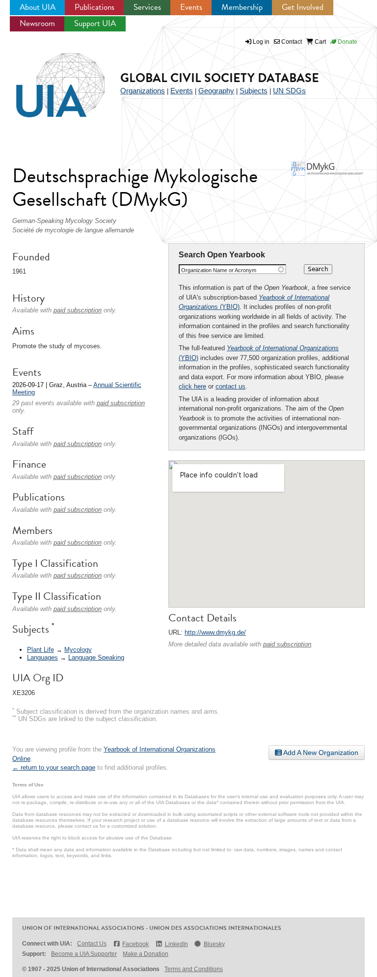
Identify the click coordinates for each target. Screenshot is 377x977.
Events (191, 7)
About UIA (37, 7)
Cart (319, 41)
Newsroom (37, 23)
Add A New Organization (320, 752)
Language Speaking (96, 657)
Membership (242, 7)
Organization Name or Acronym (218, 270)
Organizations (142, 90)
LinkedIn (176, 944)
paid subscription (287, 644)
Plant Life (40, 649)
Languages (42, 657)
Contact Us (92, 943)
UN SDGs (289, 90)
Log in (261, 41)
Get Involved (302, 7)
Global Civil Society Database (219, 78)
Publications (94, 7)
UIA (49, 80)
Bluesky (214, 944)
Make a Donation (145, 953)
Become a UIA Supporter (84, 953)
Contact (291, 41)
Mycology (78, 649)
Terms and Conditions (193, 969)
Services (147, 7)
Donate (346, 41)
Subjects (254, 90)
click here (192, 386)
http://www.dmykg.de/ (215, 632)
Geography (216, 90)
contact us (230, 386)
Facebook (135, 944)
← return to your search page (53, 767)
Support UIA (95, 23)
